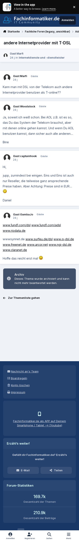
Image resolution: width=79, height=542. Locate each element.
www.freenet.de (14, 244)
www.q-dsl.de (64, 239)
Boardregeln (19, 378)
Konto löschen (20, 385)
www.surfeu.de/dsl (39, 239)
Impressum (18, 392)
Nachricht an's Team (25, 371)
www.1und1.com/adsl (46, 225)
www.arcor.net (37, 244)
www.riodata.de (14, 230)
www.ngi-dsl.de (60, 244)
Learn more (7, 7)
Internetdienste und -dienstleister (41, 57)
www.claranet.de (15, 250)
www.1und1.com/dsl (17, 225)
